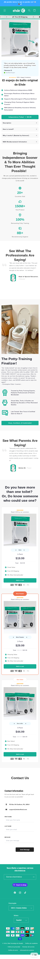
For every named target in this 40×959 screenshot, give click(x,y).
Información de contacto (27, 950)
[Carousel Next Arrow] (36, 38)
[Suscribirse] (33, 877)
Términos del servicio (28, 947)
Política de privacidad (14, 947)
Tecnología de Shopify (17, 943)
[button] (4, 10)
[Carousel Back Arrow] (4, 38)
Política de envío (13, 950)
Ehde (9, 943)
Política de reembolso (31, 943)
